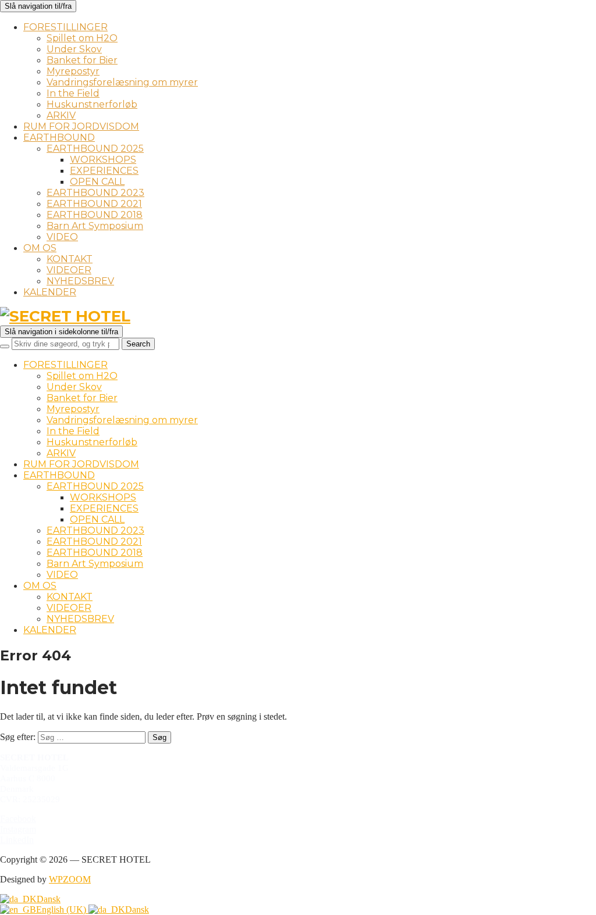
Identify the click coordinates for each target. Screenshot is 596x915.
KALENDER (49, 292)
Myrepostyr (73, 71)
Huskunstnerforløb (92, 104)
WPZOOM (70, 879)
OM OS (39, 247)
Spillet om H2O (82, 38)
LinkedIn (17, 840)
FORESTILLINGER (65, 27)
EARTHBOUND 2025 (95, 148)
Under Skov (74, 49)
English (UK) (62, 909)
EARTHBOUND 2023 (95, 192)
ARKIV (61, 115)
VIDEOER (69, 270)
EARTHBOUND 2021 (94, 203)
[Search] (4, 346)
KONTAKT (70, 259)
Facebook (18, 819)
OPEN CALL (97, 181)
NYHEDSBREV (80, 281)
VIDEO (62, 236)
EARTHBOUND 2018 (95, 214)
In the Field (73, 93)
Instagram (18, 829)
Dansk (49, 899)
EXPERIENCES (104, 170)
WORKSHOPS (103, 159)
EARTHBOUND (59, 137)
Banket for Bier (82, 60)
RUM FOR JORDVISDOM (81, 126)
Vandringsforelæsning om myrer (122, 82)
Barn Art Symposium (95, 225)
